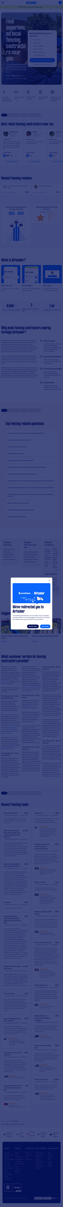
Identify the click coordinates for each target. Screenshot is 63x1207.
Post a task (45, 626)
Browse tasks (33, 626)
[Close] (49, 580)
